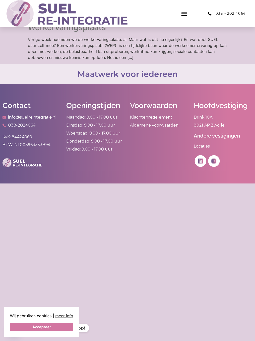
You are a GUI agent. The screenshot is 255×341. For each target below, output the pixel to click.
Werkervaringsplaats (67, 27)
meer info (64, 315)
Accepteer (41, 327)
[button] (184, 13)
